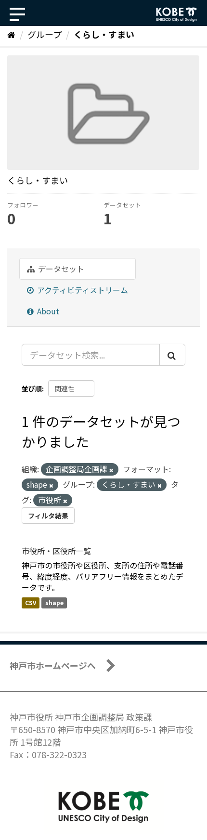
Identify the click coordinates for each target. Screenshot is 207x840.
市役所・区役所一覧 (56, 550)
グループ (44, 34)
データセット (60, 268)
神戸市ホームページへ (53, 665)
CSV (30, 602)
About (47, 311)
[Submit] (172, 355)
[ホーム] (11, 34)
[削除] (111, 470)
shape (54, 602)
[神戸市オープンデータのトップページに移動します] (176, 14)
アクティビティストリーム (81, 290)
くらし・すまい (104, 34)
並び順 (32, 388)
